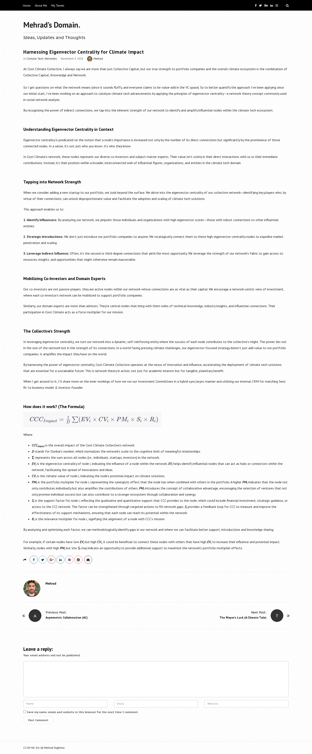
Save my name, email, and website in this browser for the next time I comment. (82, 712)
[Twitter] (260, 5)
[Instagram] (276, 5)
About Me (41, 5)
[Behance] (266, 5)
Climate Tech (35, 58)
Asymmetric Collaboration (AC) (67, 617)
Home (27, 5)
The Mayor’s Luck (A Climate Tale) (242, 617)
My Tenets (57, 5)
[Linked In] (271, 5)
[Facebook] (256, 5)
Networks (51, 58)
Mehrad (98, 58)
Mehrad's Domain (50, 25)
